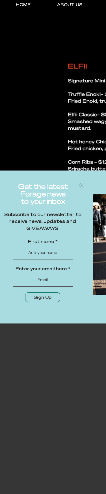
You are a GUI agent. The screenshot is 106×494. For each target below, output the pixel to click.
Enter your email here (41, 269)
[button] (82, 185)
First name (41, 241)
